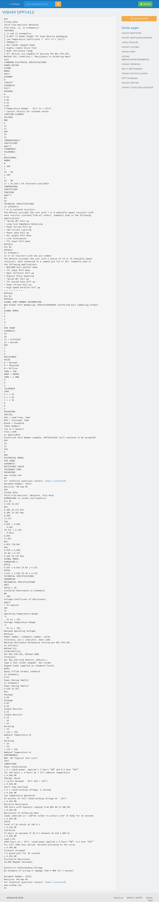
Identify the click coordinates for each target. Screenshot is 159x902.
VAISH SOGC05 (130, 42)
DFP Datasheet (130, 78)
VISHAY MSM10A (131, 64)
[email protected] (55, 481)
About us (118, 897)
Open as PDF (140, 18)
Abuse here (149, 899)
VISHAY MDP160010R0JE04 (137, 37)
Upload (146, 4)
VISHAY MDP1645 (131, 33)
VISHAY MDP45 (130, 82)
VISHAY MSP (128, 51)
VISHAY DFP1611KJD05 (135, 73)
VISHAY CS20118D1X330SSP (137, 87)
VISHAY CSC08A (130, 47)
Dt (14, 4)
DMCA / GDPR (134, 897)
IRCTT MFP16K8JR (132, 68)
